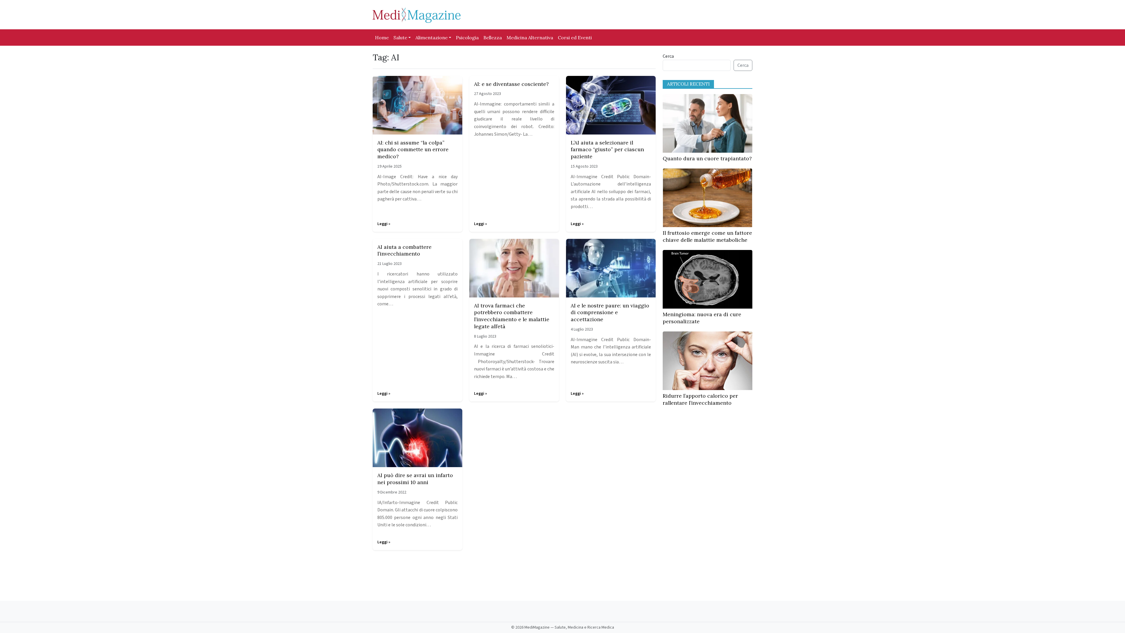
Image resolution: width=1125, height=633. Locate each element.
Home (382, 37)
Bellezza (492, 37)
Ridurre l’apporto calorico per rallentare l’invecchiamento (700, 399)
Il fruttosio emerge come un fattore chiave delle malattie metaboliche (707, 236)
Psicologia (467, 37)
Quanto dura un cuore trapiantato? (707, 158)
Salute (400, 37)
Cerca (668, 56)
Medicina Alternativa (530, 37)
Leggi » (383, 224)
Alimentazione (431, 37)
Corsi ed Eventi (575, 37)
